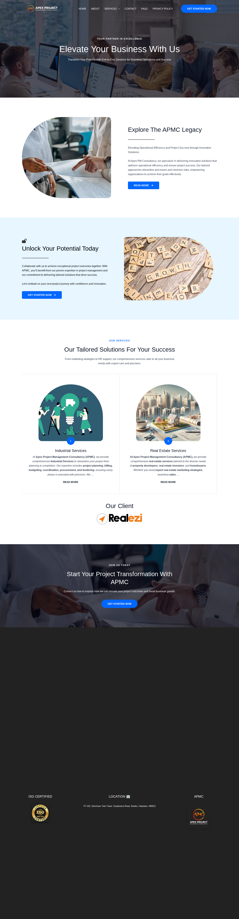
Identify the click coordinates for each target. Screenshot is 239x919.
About (95, 8)
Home (82, 8)
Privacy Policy (163, 8)
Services (110, 8)
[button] (118, 9)
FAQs (144, 8)
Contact (130, 8)
